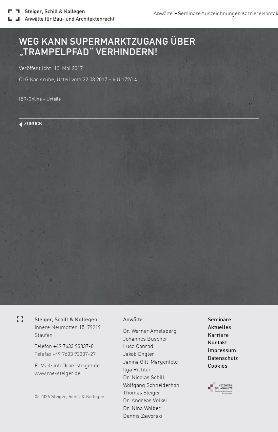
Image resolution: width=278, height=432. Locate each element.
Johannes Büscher (145, 339)
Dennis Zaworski (142, 416)
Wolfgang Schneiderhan (151, 385)
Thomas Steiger (141, 393)
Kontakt (217, 343)
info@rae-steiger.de (77, 366)
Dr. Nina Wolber (142, 408)
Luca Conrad (138, 346)
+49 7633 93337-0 (73, 346)
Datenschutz (223, 358)
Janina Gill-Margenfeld (150, 362)
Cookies (217, 366)
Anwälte (164, 14)
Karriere (251, 14)
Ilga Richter (137, 370)
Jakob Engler (138, 354)
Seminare (189, 14)
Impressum (222, 350)
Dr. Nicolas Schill (143, 378)
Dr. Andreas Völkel (145, 401)
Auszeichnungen (221, 14)
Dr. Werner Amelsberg (150, 331)
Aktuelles (219, 327)
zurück (33, 124)
